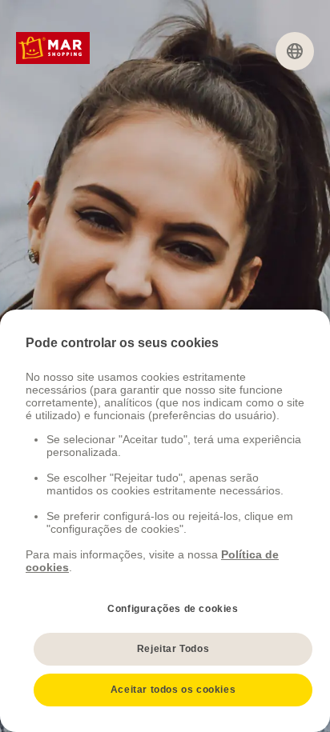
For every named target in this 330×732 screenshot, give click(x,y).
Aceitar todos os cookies (173, 689)
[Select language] (295, 51)
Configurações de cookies (172, 608)
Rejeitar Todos (173, 648)
